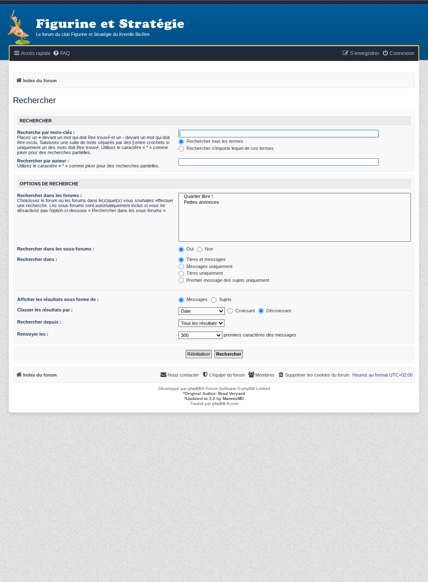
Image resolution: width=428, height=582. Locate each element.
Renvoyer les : (32, 334)
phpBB (194, 388)
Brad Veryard (231, 393)
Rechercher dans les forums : (49, 195)
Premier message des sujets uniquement (227, 280)
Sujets (225, 299)
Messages (196, 299)
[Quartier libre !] (294, 197)
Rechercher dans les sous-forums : (55, 248)
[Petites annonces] (294, 202)
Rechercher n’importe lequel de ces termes (229, 148)
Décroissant (278, 310)
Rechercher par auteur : (43, 160)
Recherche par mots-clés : (46, 132)
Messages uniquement (208, 266)
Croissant (244, 310)
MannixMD (233, 398)
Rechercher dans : (37, 259)
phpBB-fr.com (225, 403)
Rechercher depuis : (39, 321)
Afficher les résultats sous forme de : (58, 299)
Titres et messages (205, 259)
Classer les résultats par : (45, 309)
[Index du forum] (18, 28)
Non (208, 248)
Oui (189, 248)
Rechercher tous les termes (214, 141)
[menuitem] (61, 53)
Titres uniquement (204, 273)
